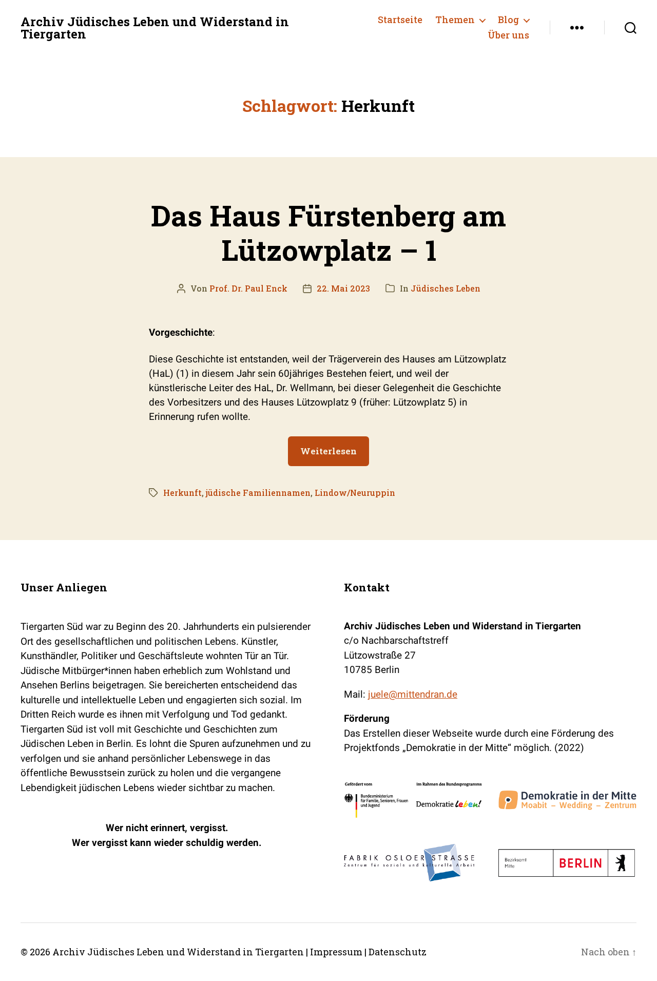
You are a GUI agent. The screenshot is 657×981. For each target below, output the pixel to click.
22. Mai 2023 (343, 288)
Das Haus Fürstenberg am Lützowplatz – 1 (328, 232)
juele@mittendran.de (412, 694)
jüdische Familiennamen (258, 492)
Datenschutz (398, 952)
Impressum (336, 952)
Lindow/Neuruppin (355, 492)
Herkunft (182, 492)
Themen (455, 20)
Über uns (508, 35)
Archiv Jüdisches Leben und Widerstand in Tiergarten (155, 27)
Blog (508, 20)
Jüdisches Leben (445, 288)
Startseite (400, 20)
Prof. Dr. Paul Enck (248, 288)
